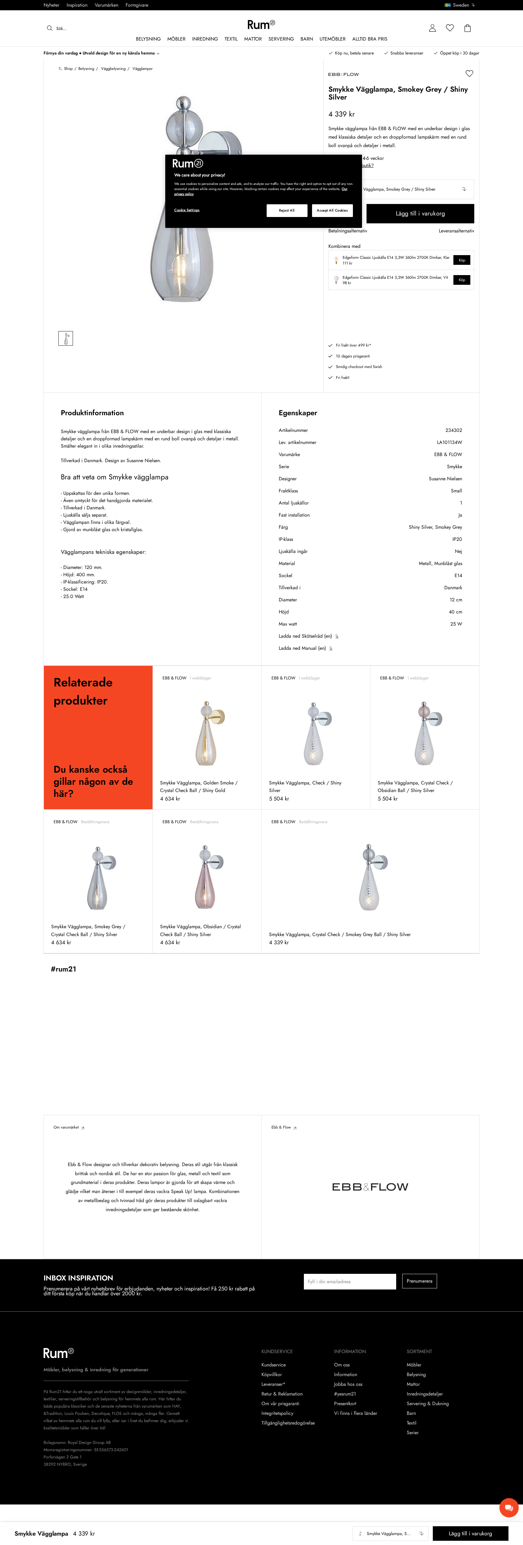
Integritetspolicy (277, 1413)
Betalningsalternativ (347, 231)
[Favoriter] (450, 28)
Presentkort (345, 1403)
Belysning (416, 1374)
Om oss (342, 1365)
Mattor (413, 1384)
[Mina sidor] (432, 28)
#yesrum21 (345, 1394)
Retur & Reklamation (282, 1394)
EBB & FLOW (448, 454)
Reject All (287, 210)
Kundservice (274, 1365)
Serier (413, 1432)
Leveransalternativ (456, 231)
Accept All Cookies (332, 210)
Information (345, 1374)
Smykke (454, 466)
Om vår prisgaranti (280, 1403)
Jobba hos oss (348, 1384)
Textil (411, 1423)
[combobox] (460, 5)
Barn (411, 1413)
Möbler (414, 1365)
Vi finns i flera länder (355, 1413)
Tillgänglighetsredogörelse (288, 1423)
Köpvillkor (272, 1374)
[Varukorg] (467, 28)
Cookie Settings (187, 210)
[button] (462, 5)
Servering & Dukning (428, 1403)
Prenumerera (420, 1280)
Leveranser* (273, 1384)
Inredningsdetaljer (425, 1394)
